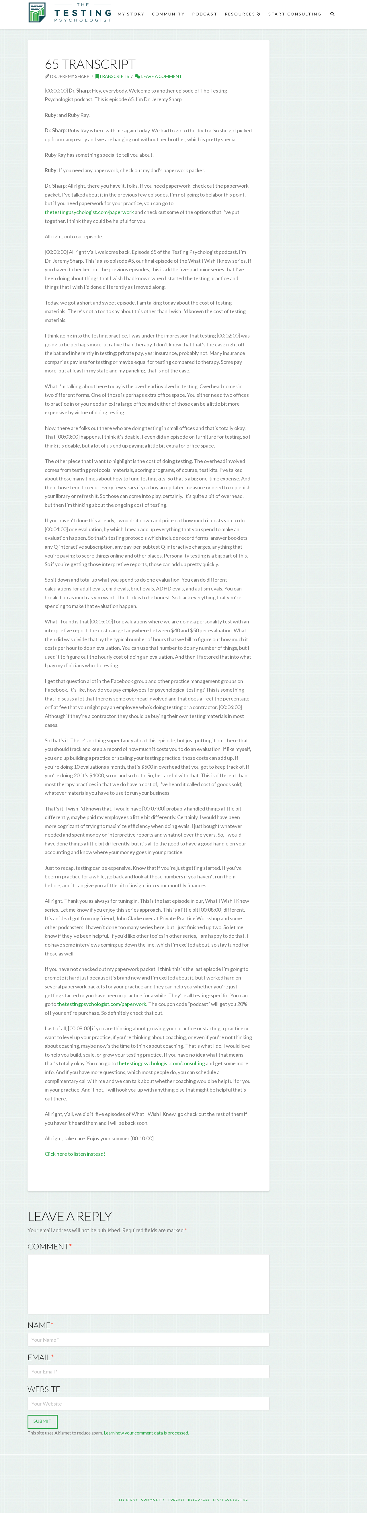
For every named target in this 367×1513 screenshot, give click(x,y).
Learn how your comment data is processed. (146, 1432)
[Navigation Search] (332, 14)
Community (153, 1499)
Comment (50, 1246)
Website (44, 1389)
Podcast (176, 1499)
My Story (128, 1499)
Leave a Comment (161, 76)
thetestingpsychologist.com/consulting (161, 1063)
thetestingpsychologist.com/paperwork (89, 212)
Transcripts (114, 76)
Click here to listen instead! (75, 1154)
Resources (199, 1499)
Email (41, 1357)
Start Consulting (230, 1499)
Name (41, 1325)
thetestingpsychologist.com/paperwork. (102, 1004)
